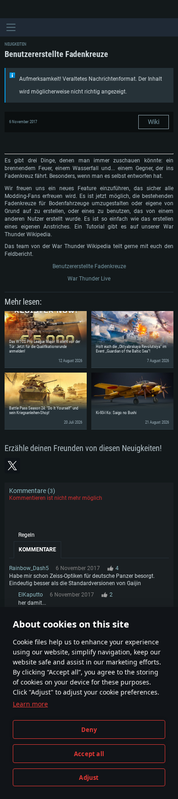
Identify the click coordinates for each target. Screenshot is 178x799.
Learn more (30, 704)
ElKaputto (30, 594)
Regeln (26, 535)
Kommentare (37, 549)
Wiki (153, 121)
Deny (89, 730)
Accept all (89, 754)
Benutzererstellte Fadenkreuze (89, 266)
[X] (12, 465)
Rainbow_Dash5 (29, 568)
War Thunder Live (89, 278)
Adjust (89, 777)
